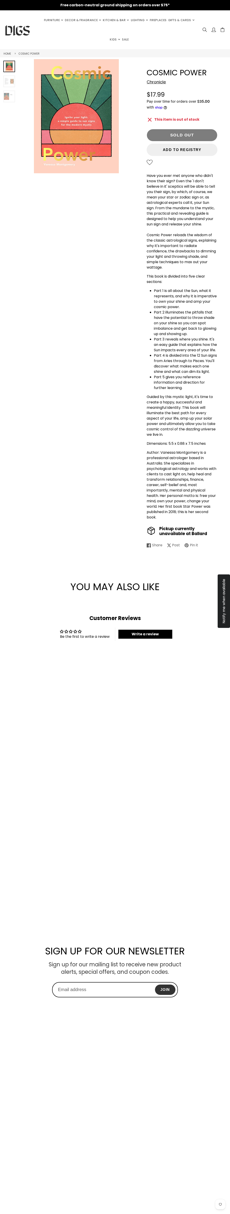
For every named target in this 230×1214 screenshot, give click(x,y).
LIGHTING (138, 20)
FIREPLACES (158, 20)
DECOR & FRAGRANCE (81, 20)
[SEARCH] (205, 30)
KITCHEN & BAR (114, 20)
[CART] (222, 30)
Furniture (52, 20)
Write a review (145, 634)
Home (7, 54)
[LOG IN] (214, 30)
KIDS (113, 39)
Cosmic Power (29, 54)
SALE (125, 39)
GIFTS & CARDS (179, 20)
